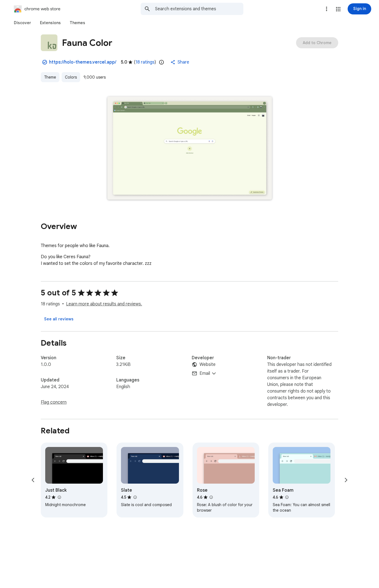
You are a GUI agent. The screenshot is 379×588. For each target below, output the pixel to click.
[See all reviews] (59, 319)
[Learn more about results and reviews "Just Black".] (59, 497)
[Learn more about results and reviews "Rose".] (211, 497)
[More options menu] (326, 8)
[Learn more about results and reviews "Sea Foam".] (287, 497)
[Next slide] (346, 480)
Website (207, 364)
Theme (50, 77)
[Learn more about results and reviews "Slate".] (135, 497)
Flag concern (54, 402)
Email (204, 373)
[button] (338, 9)
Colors (71, 77)
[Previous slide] (33, 480)
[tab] (22, 23)
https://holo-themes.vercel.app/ (82, 62)
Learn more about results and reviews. (104, 304)
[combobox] (199, 9)
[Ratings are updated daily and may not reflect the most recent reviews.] (161, 62)
